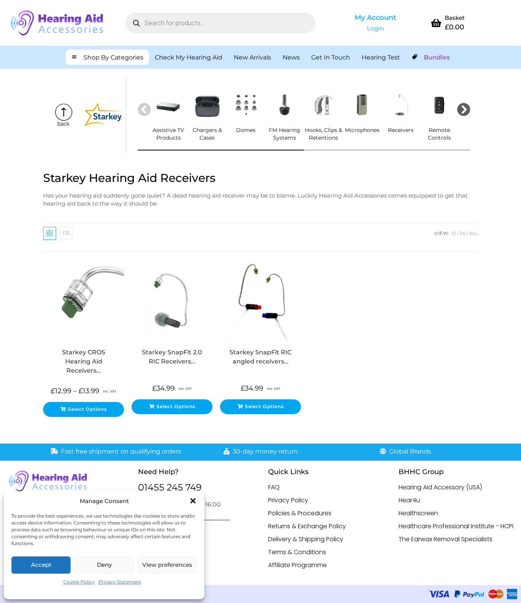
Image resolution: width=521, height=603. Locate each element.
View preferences (167, 564)
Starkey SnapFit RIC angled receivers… (260, 357)
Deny (104, 564)
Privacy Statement (119, 582)
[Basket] (436, 22)
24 (462, 233)
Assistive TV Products (168, 134)
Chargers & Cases (207, 134)
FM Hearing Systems (284, 134)
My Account (375, 17)
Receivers (400, 130)
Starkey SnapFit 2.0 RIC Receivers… (172, 357)
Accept (41, 564)
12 (454, 233)
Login (375, 28)
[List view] (66, 233)
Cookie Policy (79, 582)
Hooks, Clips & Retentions (323, 134)
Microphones (362, 130)
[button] (193, 501)
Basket (455, 17)
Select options (87, 409)
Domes (246, 130)
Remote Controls (439, 134)
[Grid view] (49, 233)
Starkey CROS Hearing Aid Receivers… (83, 361)
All (473, 233)
